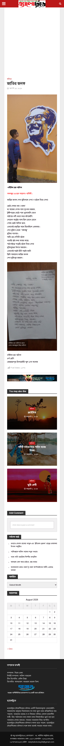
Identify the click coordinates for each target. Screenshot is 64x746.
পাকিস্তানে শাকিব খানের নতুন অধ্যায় (24, 551)
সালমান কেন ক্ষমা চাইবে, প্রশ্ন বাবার (24, 562)
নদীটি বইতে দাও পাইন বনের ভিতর (32, 448)
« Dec (10, 649)
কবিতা (9, 79)
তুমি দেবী (32, 484)
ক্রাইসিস (32, 412)
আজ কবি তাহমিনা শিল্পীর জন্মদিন (24, 557)
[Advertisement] (32, 42)
